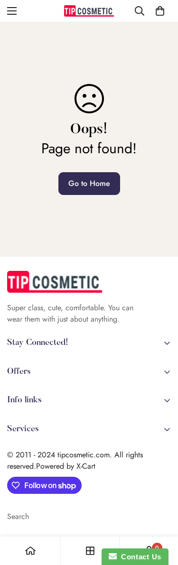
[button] (160, 11)
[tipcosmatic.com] (89, 10)
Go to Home (89, 183)
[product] (30, 550)
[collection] (90, 551)
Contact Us (139, 557)
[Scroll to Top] (160, 514)
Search (18, 516)
